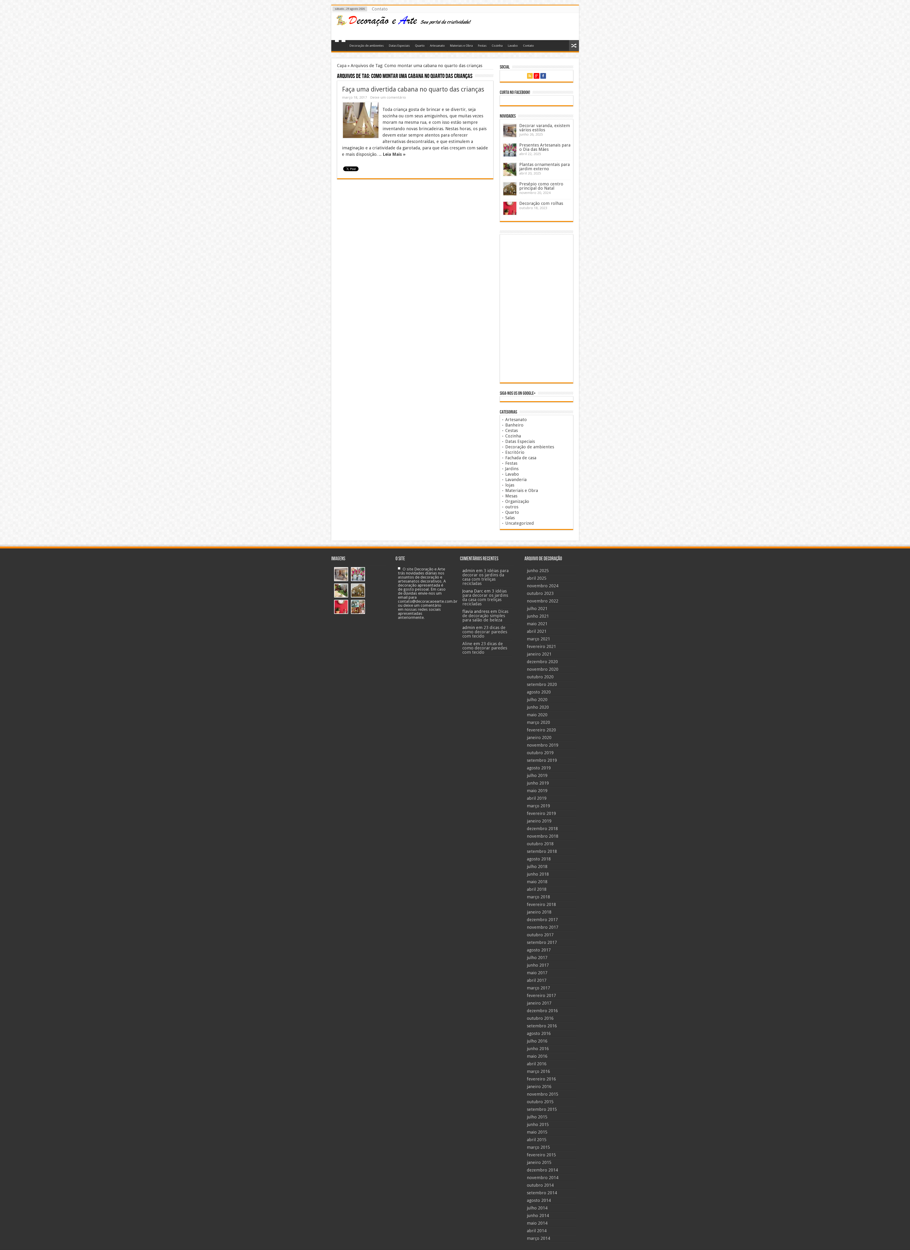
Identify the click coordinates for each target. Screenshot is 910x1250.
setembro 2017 (542, 942)
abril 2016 (536, 1063)
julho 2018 (537, 866)
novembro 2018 (542, 836)
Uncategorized (519, 523)
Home (340, 46)
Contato (380, 8)
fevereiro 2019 (541, 813)
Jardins (512, 468)
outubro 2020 (540, 676)
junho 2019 (538, 783)
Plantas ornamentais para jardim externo (544, 166)
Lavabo (513, 45)
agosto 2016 (539, 1033)
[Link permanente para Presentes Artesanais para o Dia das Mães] (509, 149)
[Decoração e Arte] (403, 23)
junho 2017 (538, 965)
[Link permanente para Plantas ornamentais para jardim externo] (509, 169)
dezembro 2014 (542, 1169)
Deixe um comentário (388, 97)
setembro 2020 (542, 684)
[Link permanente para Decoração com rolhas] (509, 208)
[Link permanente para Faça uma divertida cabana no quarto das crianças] (360, 120)
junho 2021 (538, 616)
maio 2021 (537, 623)
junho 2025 (538, 570)
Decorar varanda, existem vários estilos (544, 127)
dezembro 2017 (542, 919)
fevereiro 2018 (541, 904)
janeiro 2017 (539, 1003)
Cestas (511, 430)
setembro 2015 (542, 1109)
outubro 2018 (540, 843)
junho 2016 (538, 1048)
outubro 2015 (540, 1101)
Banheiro (514, 425)
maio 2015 (537, 1132)
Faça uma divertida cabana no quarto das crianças (413, 89)
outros (511, 506)
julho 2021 (537, 608)
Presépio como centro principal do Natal (541, 186)
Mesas (511, 495)
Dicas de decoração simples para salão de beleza (485, 615)
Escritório (514, 452)
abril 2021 (536, 631)
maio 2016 (537, 1056)
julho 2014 (537, 1207)
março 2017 (538, 987)
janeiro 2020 (539, 737)
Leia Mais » (394, 154)
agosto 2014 (539, 1200)
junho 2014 (538, 1215)
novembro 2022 (542, 600)
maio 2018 (537, 881)
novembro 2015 (542, 1094)
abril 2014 (536, 1230)
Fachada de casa (520, 457)
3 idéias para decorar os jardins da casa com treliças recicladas (485, 577)
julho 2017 (537, 957)
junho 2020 (538, 707)
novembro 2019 (542, 745)
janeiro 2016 (539, 1086)
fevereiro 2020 (541, 729)
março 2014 (538, 1238)
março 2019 (538, 805)
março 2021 (538, 638)
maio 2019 (537, 790)
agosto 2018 (539, 858)
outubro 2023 (540, 593)
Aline (467, 643)
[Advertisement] (537, 26)
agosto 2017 (539, 949)
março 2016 (538, 1071)
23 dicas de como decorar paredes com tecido (484, 632)
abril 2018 (536, 889)
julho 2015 (537, 1116)
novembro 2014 (542, 1177)
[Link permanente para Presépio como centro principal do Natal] (509, 188)
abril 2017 (536, 980)
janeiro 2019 (539, 820)
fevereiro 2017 (541, 995)
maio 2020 (537, 714)
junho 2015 (538, 1124)
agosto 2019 (539, 767)
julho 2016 (537, 1041)
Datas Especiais (399, 45)
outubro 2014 (540, 1185)
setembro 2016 (542, 1025)
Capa (341, 65)
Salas (510, 517)
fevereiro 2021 (541, 646)
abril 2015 (536, 1139)
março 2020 (538, 722)
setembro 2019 (542, 760)
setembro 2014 (542, 1192)
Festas (482, 45)
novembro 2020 (542, 669)
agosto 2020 (539, 691)
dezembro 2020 (542, 661)
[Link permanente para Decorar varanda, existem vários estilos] (509, 130)
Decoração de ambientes (367, 45)
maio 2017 (537, 972)
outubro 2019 (540, 752)
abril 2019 (536, 798)
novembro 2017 (542, 927)
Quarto (420, 45)
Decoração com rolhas (541, 203)
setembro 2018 (542, 851)
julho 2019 (537, 775)
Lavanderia (516, 479)
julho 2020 (537, 699)
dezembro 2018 (542, 828)
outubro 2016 (540, 1018)
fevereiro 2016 (541, 1078)
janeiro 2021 (539, 654)
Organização (517, 501)
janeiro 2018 (539, 912)
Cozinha (497, 45)
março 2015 (538, 1147)
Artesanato (437, 45)
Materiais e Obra (461, 45)
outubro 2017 (540, 934)
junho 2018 (538, 874)
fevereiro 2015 (541, 1154)
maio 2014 (537, 1223)
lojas (509, 485)
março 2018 (538, 896)
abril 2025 (536, 578)
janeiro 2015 (539, 1162)
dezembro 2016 (542, 1010)
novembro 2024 (542, 585)
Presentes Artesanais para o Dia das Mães (544, 147)
